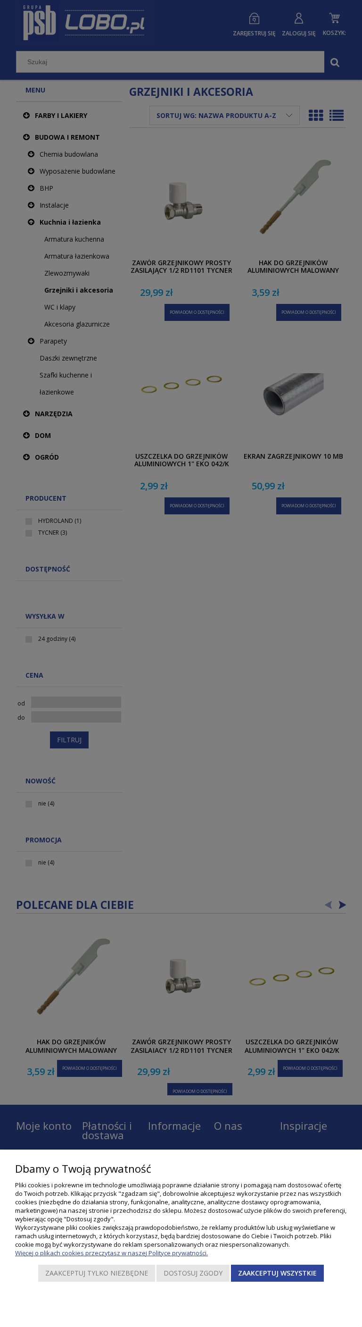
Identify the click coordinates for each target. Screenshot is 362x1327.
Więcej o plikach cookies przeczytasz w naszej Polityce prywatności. (111, 1253)
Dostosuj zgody (193, 1272)
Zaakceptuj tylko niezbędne (96, 1272)
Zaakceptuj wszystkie (277, 1272)
